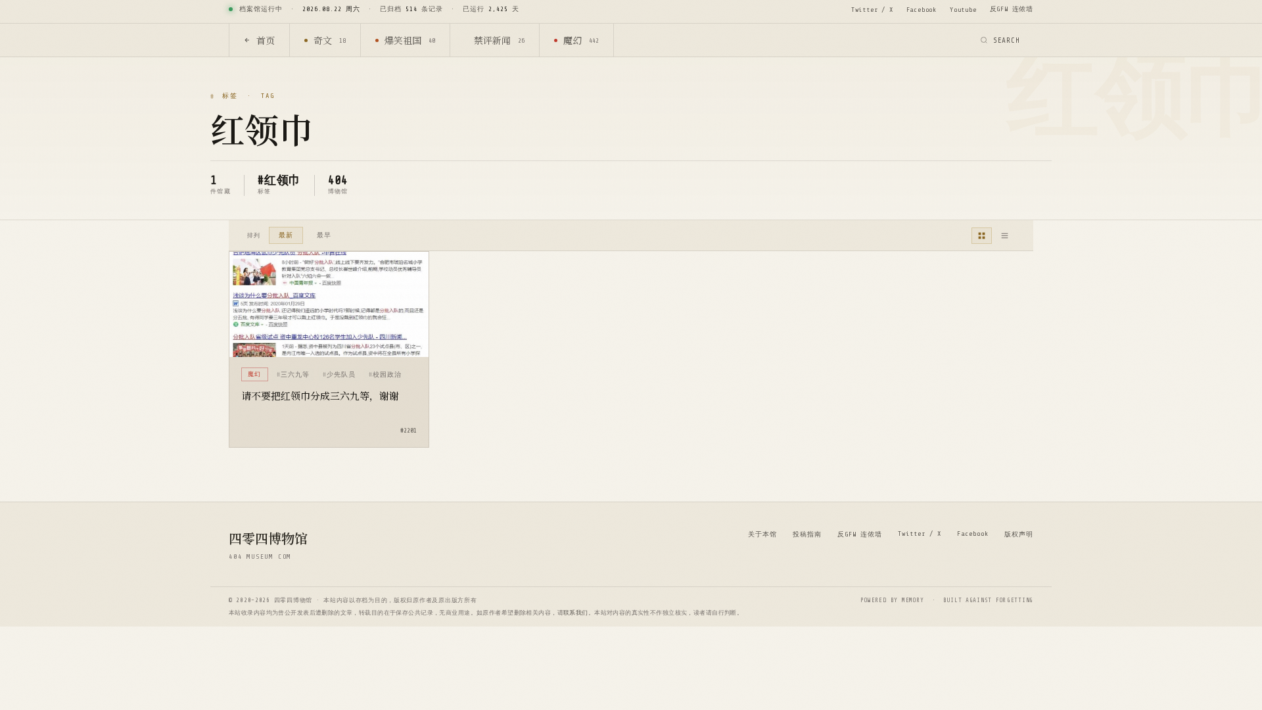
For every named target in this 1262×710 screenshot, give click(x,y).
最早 (324, 235)
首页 (265, 40)
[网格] (981, 235)
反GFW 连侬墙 (1011, 8)
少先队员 (341, 374)
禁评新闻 (499, 40)
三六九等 (295, 374)
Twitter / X (872, 9)
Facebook (921, 9)
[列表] (1004, 235)
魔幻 (581, 40)
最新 (286, 235)
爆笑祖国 (410, 40)
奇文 (330, 40)
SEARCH (1006, 40)
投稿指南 (807, 534)
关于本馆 (762, 534)
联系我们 (575, 612)
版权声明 (1018, 534)
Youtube (963, 9)
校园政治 (387, 374)
